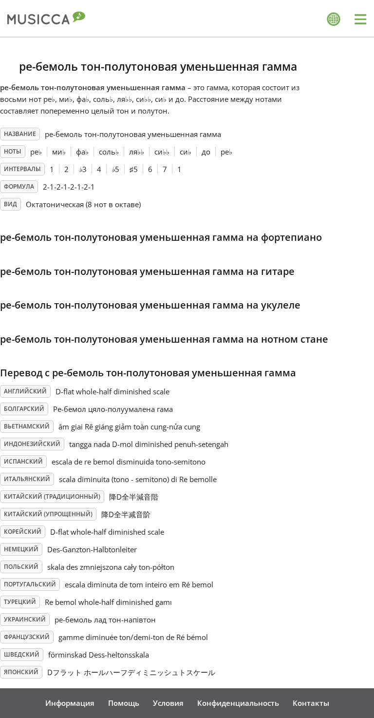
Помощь (123, 703)
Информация (69, 703)
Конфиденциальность (238, 703)
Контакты (311, 703)
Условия (168, 703)
